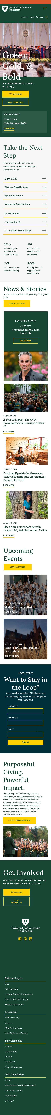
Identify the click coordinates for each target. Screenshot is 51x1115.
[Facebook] (20, 939)
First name (13, 706)
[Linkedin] (30, 939)
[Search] (46, 17)
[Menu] (45, 9)
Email (10, 729)
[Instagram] (25, 939)
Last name (13, 718)
